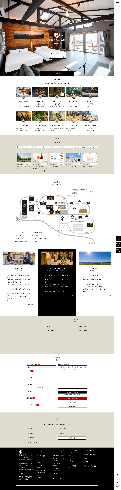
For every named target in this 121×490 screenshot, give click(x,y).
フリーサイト (36, 241)
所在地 (48, 326)
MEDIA (83, 147)
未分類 (31, 147)
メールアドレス (33, 405)
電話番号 (31, 398)
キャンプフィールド (43, 461)
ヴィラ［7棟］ (41, 456)
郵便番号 (29, 384)
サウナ (48, 147)
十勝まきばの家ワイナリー (39, 232)
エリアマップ (57, 479)
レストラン (57, 147)
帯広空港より (50, 331)
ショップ (65, 147)
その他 (92, 147)
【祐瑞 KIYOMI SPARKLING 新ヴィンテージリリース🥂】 (40, 168)
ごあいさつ (56, 464)
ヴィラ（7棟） (19, 235)
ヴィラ (22, 147)
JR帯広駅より (83, 326)
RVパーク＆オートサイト (22, 241)
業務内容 (62, 433)
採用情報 (72, 438)
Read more (30, 304)
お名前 (30, 371)
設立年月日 (63, 429)
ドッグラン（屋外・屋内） (39, 238)
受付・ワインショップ (21, 232)
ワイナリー (44, 164)
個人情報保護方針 (72, 392)
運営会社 (87, 458)
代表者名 (32, 433)
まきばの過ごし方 (58, 469)
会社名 (32, 429)
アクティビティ (74, 451)
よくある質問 (73, 406)
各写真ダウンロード (90, 451)
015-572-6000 (27, 477)
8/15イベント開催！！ (73, 166)
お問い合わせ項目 (33, 364)
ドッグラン (74, 147)
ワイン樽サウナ (19, 238)
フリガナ (29, 378)
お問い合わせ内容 (63, 364)
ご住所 (29, 391)
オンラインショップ (59, 459)
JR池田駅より (83, 331)
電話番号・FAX (34, 442)
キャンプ (39, 147)
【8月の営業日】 (55, 166)
